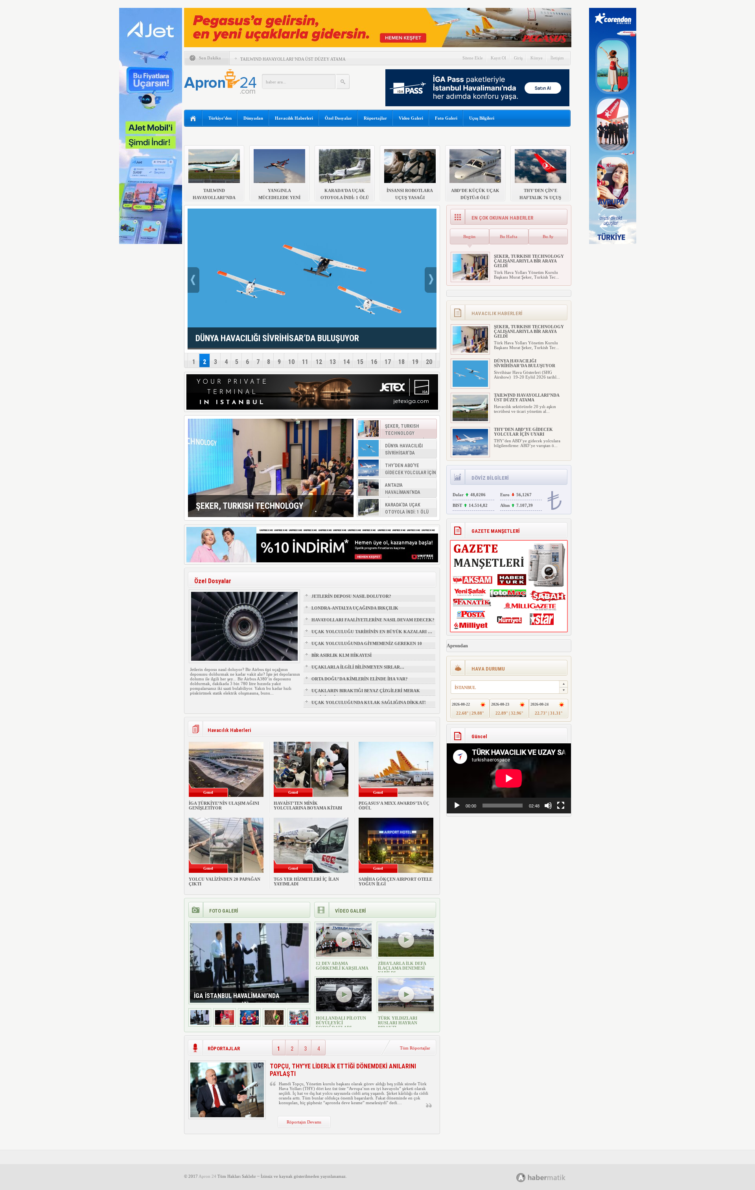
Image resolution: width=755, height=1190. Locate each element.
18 (401, 362)
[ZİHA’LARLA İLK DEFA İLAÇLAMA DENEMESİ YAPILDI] (406, 955)
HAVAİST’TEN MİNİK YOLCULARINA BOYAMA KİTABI (308, 805)
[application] (509, 778)
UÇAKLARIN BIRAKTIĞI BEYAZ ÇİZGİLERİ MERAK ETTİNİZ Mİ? (365, 694)
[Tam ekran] (561, 805)
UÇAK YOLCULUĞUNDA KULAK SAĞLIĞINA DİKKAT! (368, 702)
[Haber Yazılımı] (549, 1177)
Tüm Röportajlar (415, 1048)
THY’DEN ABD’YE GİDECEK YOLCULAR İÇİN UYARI (523, 431)
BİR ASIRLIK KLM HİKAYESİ (341, 655)
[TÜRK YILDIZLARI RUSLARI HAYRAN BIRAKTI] (406, 1010)
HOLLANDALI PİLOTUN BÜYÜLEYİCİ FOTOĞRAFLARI (341, 1023)
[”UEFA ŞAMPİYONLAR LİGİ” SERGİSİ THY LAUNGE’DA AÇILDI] (249, 1023)
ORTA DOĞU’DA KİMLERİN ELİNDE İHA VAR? (359, 678)
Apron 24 (207, 1176)
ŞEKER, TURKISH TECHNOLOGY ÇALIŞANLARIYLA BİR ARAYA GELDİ (529, 261)
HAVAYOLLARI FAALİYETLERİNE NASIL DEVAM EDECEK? (373, 619)
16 (374, 362)
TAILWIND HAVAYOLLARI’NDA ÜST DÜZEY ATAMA (293, 59)
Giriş (518, 57)
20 (429, 362)
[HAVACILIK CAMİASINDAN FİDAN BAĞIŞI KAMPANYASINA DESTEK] (274, 1023)
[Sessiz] (548, 805)
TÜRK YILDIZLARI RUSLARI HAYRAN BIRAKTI (397, 1023)
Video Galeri (411, 118)
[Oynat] (457, 805)
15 (360, 362)
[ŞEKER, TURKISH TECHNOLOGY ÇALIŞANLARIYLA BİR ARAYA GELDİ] (271, 468)
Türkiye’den (220, 118)
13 (333, 362)
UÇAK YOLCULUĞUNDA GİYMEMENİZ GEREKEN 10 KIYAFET (366, 647)
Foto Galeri (446, 118)
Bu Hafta (508, 236)
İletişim (557, 57)
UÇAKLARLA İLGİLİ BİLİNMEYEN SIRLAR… (357, 667)
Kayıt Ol (498, 57)
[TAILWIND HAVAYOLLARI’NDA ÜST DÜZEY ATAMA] (470, 419)
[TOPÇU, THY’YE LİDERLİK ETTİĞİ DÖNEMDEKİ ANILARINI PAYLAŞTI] (227, 1115)
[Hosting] (521, 1177)
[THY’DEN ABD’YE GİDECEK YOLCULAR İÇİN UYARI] (470, 453)
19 (415, 362)
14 (346, 362)
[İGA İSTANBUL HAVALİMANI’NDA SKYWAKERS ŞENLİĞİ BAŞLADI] (199, 1023)
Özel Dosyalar (338, 118)
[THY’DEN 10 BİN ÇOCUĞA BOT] (224, 1023)
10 (291, 362)
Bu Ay (548, 236)
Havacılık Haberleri (294, 118)
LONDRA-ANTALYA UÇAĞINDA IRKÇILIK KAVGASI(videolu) (354, 611)
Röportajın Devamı (304, 1122)
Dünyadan (253, 118)
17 (388, 362)
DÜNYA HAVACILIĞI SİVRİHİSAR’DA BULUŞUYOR (524, 363)
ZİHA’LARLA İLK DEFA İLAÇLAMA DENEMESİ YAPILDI (402, 968)
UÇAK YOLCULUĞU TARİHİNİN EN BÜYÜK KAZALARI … (371, 631)
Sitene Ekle (472, 57)
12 (319, 362)
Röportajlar (375, 118)
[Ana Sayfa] (193, 119)
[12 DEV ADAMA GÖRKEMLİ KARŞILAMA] (344, 955)
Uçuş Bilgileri (481, 118)
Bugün (469, 236)
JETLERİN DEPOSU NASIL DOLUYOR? (351, 596)
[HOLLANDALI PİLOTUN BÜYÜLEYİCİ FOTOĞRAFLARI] (344, 1010)
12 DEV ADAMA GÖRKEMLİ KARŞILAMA (342, 965)
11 (305, 362)
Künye (536, 57)
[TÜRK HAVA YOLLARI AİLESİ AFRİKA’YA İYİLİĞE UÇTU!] (298, 1023)
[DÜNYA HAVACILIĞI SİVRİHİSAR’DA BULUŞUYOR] (470, 385)
